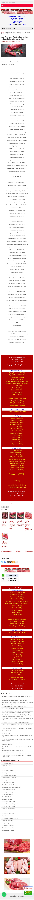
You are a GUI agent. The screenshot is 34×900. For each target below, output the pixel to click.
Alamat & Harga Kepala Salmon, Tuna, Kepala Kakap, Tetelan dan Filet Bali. (17, 725)
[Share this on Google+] (8, 504)
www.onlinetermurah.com (17, 896)
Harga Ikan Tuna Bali (7, 765)
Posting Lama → (29, 551)
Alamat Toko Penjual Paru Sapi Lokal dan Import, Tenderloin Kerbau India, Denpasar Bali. (15, 38)
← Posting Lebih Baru (6, 551)
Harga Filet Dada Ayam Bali (8, 806)
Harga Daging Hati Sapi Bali (8, 789)
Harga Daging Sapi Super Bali (9, 775)
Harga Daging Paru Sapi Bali (9, 792)
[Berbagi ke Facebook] (7, 507)
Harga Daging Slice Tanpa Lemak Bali (11, 787)
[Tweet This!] (6, 504)
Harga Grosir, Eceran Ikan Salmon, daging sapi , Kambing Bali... (17, 753)
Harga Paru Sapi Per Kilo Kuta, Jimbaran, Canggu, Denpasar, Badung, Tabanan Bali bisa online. (28, 525)
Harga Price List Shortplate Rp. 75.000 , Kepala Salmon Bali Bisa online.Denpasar (17, 740)
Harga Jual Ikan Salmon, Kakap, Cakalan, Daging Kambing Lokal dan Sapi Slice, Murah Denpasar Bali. (16, 715)
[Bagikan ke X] (5, 507)
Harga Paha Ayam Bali (7, 820)
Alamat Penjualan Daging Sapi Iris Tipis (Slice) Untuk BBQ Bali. (17, 728)
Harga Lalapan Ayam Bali (8, 830)
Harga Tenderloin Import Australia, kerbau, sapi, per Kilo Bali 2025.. (17, 747)
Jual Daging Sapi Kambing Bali (18, 895)
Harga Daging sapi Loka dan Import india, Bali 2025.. (14, 700)
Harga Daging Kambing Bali (8, 773)
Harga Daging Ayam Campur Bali (10, 818)
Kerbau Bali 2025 (6, 733)
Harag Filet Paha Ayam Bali (8, 808)
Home (2, 32)
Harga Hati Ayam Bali (7, 811)
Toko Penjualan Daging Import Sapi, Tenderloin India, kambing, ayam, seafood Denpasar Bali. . (17, 703)
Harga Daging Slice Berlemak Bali (10, 784)
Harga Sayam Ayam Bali (8, 825)
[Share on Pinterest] (10, 504)
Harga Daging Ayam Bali (8, 770)
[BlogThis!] (4, 507)
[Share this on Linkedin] (12, 504)
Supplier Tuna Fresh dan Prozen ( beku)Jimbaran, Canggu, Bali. (5, 544)
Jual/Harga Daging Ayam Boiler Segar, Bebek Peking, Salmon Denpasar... (17, 697)
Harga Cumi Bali (6, 768)
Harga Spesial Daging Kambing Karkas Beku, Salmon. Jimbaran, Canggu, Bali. (15, 743)
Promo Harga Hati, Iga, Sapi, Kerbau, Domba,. (13, 708)
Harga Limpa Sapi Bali (7, 794)
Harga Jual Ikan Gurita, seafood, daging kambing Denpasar (4, 523)
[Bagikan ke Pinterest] (8, 507)
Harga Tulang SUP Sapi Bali (8, 801)
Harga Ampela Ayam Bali (8, 813)
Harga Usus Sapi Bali (7, 799)
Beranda (18, 551)
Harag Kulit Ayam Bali (7, 823)
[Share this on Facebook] (5, 504)
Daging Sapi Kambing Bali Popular (9, 566)
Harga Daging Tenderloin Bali (9, 780)
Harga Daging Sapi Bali (7, 763)
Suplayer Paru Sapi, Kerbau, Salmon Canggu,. (13, 750)
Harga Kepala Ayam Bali (8, 827)
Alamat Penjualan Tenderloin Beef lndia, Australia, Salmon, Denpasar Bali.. (16, 756)
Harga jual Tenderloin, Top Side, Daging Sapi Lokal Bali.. (15, 722)
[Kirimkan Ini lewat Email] (2, 507)
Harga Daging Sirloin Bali (8, 782)
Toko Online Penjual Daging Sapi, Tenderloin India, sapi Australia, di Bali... (12, 524)
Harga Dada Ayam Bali (7, 816)
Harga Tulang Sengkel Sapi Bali (9, 804)
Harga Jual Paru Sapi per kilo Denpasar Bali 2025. (14, 706)
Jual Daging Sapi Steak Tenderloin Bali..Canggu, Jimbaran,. (20, 522)
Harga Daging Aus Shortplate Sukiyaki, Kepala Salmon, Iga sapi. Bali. (17, 719)
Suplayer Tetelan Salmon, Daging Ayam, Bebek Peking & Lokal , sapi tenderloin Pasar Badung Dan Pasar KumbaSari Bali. (17, 711)
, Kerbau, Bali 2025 (6, 731)
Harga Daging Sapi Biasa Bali (9, 777)
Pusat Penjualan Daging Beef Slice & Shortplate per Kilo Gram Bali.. (17, 736)
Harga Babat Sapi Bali (7, 796)
